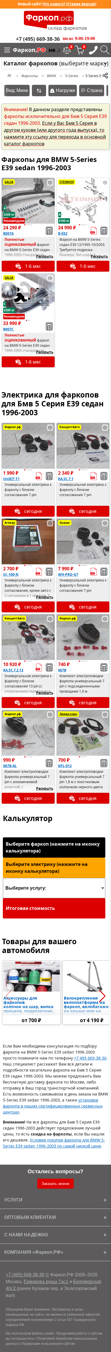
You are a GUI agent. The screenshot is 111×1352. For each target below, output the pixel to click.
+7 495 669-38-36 (90, 1058)
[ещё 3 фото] (28, 201)
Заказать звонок (55, 1184)
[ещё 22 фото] (83, 446)
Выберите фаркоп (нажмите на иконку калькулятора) (53, 847)
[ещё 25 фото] (28, 637)
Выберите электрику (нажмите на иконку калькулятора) (47, 867)
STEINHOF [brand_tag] (66, 182)
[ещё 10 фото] (83, 637)
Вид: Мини (17, 90)
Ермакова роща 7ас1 (46, 1281)
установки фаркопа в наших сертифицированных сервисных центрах (52, 1106)
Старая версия (81, 4)
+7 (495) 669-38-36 (25, 1274)
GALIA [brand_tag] (9, 182)
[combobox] (55, 63)
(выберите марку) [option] (53, 63)
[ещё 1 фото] (83, 201)
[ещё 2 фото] (83, 733)
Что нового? (53, 4)
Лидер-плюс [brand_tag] (68, 714)
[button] (24, 224)
